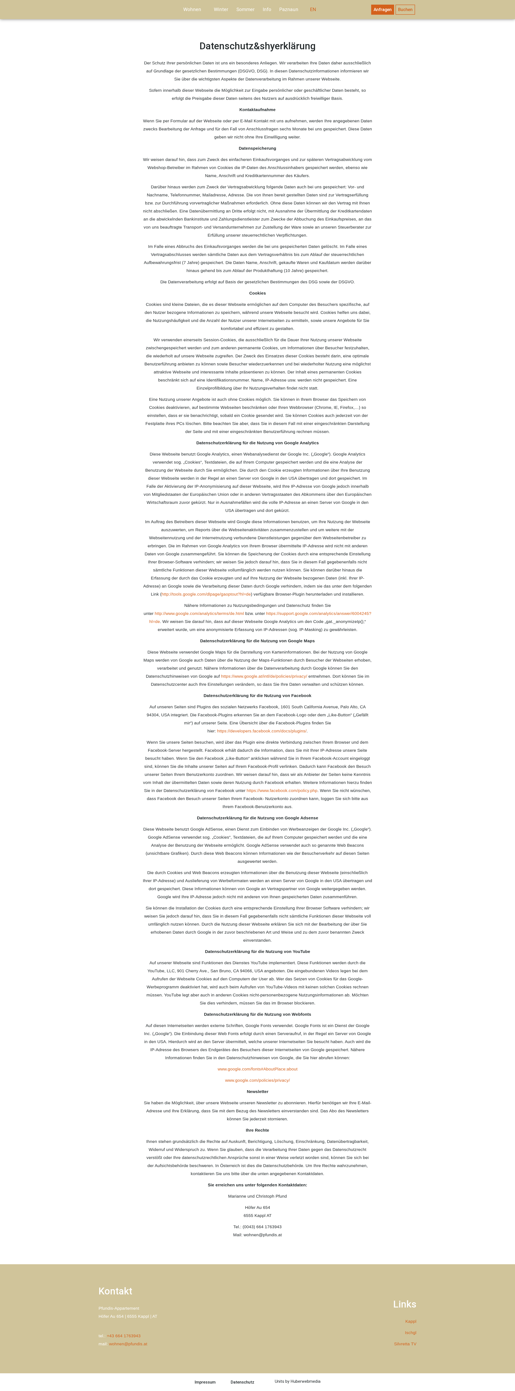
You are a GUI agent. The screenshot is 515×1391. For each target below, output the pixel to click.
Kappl (410, 1321)
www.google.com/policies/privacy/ (257, 1080)
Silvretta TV (405, 1344)
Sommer (245, 9)
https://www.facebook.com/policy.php (282, 790)
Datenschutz (242, 1382)
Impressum (205, 1382)
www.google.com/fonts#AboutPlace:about (258, 1069)
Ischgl (410, 1332)
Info (267, 9)
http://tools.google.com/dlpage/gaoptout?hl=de (206, 594)
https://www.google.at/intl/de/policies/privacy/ (264, 676)
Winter (221, 9)
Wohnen (192, 9)
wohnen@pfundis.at (128, 1344)
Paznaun (288, 9)
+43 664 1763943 (124, 1335)
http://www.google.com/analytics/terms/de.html (199, 613)
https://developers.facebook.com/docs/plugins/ (262, 731)
